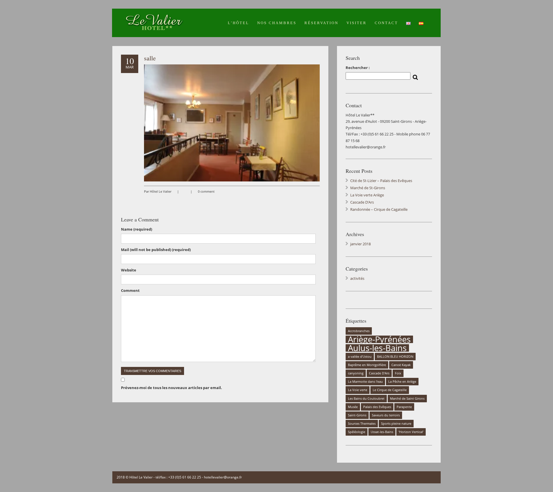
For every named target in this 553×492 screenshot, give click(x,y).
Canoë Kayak (401, 365)
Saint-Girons (357, 415)
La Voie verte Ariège (367, 195)
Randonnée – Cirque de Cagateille (379, 209)
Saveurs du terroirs (386, 415)
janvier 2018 (360, 243)
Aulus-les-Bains (377, 348)
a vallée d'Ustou (360, 357)
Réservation (321, 23)
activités (357, 278)
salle (150, 58)
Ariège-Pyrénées (379, 339)
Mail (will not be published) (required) (156, 249)
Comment (130, 290)
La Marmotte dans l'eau (365, 382)
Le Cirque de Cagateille (390, 390)
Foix (398, 373)
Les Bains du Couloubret (366, 399)
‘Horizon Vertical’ (411, 432)
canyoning (355, 373)
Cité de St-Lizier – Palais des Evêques (381, 180)
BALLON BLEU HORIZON (395, 357)
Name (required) (136, 229)
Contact (386, 23)
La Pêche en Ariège (402, 382)
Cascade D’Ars (362, 202)
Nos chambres (276, 23)
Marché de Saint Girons (407, 399)
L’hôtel (238, 23)
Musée (353, 407)
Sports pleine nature (396, 424)
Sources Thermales (362, 424)
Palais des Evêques (377, 407)
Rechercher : (358, 67)
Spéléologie (356, 432)
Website (128, 270)
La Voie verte (357, 390)
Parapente (404, 407)
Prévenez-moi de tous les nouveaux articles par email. (171, 387)
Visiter (356, 23)
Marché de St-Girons (367, 187)
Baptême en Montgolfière (367, 365)
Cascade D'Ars (379, 373)
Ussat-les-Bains (382, 432)
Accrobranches (359, 331)
